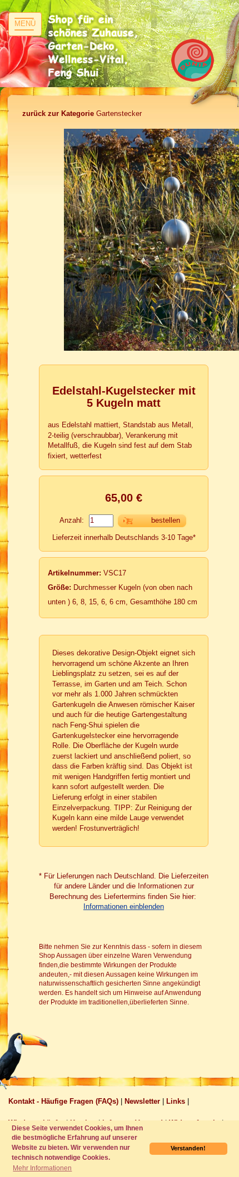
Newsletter (142, 1101)
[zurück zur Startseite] (94, 47)
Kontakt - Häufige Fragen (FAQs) (63, 1101)
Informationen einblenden (123, 906)
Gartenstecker (82, 113)
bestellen (165, 520)
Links (175, 1101)
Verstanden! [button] (188, 1148)
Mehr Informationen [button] (42, 1167)
